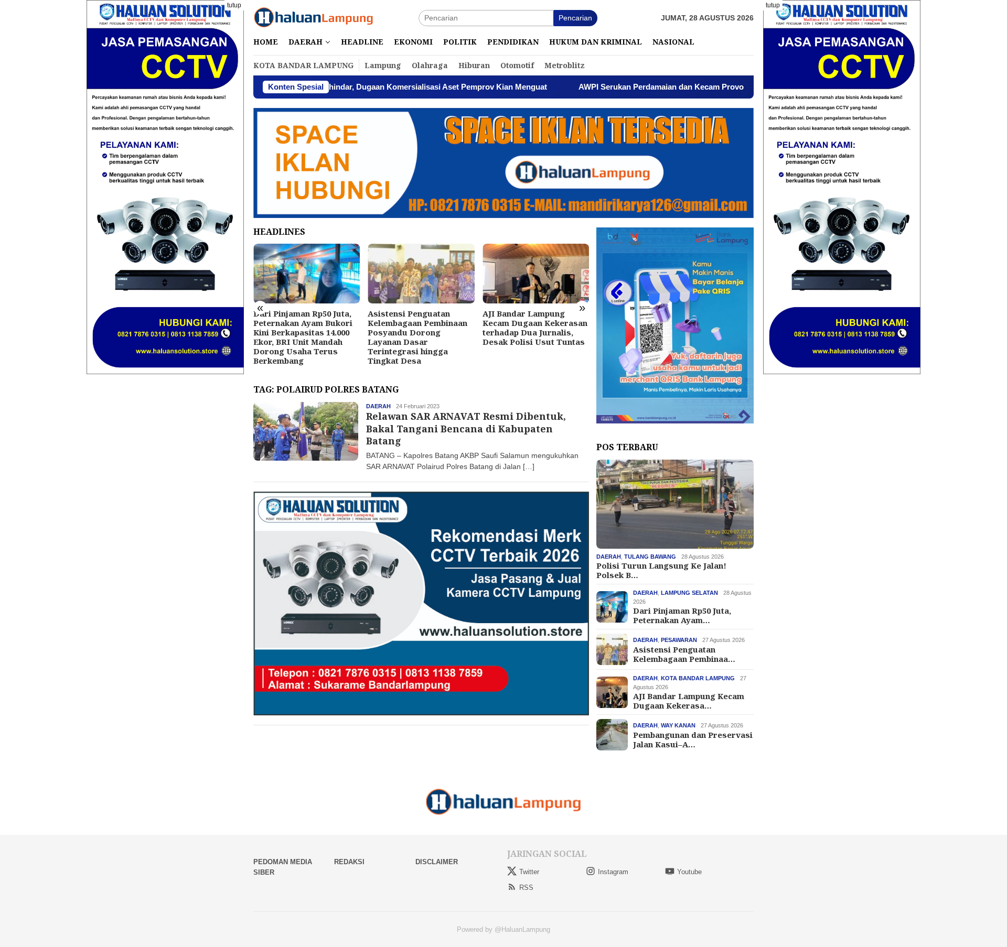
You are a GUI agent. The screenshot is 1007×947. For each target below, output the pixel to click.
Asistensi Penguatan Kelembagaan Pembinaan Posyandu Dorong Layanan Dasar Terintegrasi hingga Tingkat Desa (417, 337)
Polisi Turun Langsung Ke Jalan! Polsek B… (661, 570)
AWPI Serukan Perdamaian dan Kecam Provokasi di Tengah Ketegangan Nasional (674, 86)
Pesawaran (679, 640)
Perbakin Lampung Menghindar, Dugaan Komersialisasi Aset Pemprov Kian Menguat (339, 86)
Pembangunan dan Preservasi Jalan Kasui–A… (693, 739)
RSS (526, 887)
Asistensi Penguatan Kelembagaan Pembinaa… (684, 653)
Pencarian (575, 18)
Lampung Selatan (689, 593)
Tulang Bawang (650, 556)
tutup (234, 5)
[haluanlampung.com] (313, 17)
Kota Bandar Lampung (698, 678)
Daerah (378, 406)
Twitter (529, 872)
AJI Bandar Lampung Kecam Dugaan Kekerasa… (688, 700)
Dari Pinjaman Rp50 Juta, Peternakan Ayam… (682, 615)
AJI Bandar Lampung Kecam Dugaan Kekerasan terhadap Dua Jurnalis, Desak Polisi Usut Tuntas (535, 327)
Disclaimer (436, 862)
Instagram (613, 872)
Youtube (689, 872)
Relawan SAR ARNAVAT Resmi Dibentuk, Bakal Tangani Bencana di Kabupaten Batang (466, 428)
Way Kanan (678, 725)
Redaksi (349, 862)
